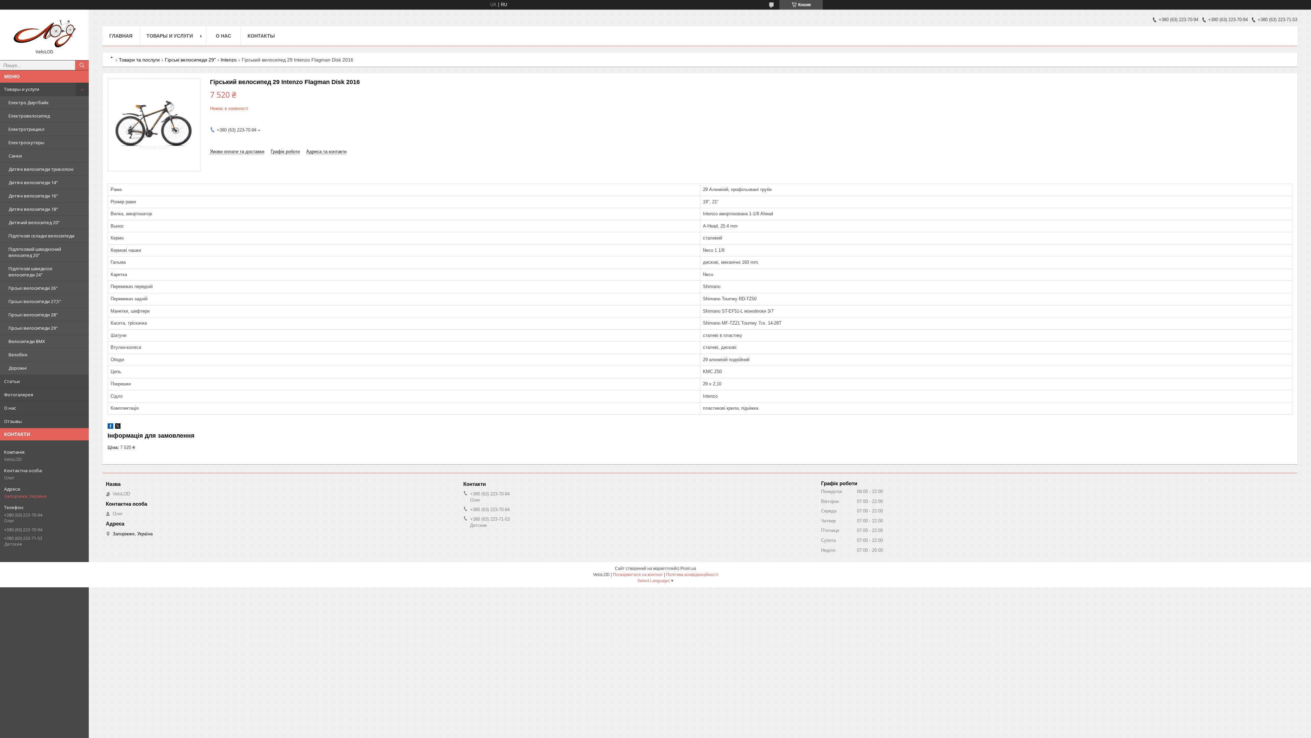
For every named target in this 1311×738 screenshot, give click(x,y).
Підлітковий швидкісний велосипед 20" (35, 252)
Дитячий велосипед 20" (34, 222)
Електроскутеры (26, 142)
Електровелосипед (29, 116)
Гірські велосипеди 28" (33, 315)
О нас (10, 408)
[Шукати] (82, 65)
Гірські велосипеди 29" (33, 328)
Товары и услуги (21, 89)
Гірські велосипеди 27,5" (35, 301)
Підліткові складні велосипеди (41, 236)
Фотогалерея (18, 395)
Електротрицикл (26, 129)
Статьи (12, 381)
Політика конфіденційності (692, 574)
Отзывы (13, 421)
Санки (15, 156)
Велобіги (18, 355)
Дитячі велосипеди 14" (33, 182)
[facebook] (110, 427)
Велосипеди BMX (27, 341)
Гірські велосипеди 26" (33, 288)
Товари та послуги (139, 60)
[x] (118, 427)
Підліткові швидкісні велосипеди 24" (30, 271)
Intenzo (229, 60)
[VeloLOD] (44, 32)
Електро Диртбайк (29, 102)
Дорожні (18, 368)
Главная (120, 36)
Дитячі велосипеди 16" (33, 196)
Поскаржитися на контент (638, 574)
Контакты (261, 36)
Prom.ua (688, 568)
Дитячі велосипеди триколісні (41, 169)
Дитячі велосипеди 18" (33, 209)
